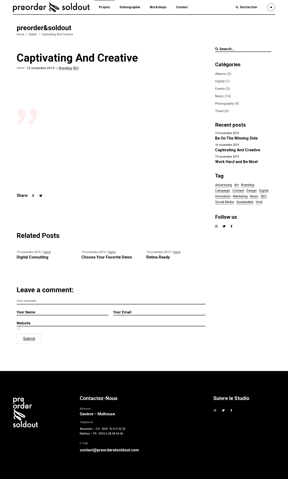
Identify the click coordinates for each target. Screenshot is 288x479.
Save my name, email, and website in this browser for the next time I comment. (71, 328)
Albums (220, 74)
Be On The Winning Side (236, 138)
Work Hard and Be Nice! (236, 161)
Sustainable (244, 202)
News (254, 196)
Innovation (223, 196)
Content (238, 190)
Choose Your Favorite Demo (107, 257)
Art (236, 185)
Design (251, 190)
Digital (32, 34)
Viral (259, 202)
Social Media (224, 202)
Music (219, 96)
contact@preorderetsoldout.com (109, 450)
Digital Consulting (32, 257)
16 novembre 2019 (41, 68)
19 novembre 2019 (29, 252)
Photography (224, 103)
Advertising (223, 185)
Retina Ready (158, 257)
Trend (219, 111)
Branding (65, 68)
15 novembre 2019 (227, 133)
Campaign (222, 190)
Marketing (240, 196)
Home (20, 34)
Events (220, 89)
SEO (76, 68)
